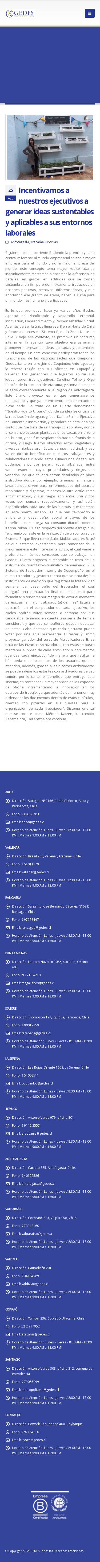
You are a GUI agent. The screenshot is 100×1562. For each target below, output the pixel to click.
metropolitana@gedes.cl (40, 1389)
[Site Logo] (20, 13)
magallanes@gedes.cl (38, 983)
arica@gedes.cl (33, 822)
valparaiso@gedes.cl (37, 1233)
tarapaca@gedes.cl (36, 1033)
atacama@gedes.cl (36, 1334)
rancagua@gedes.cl (36, 927)
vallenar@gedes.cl (35, 872)
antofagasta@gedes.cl (38, 1183)
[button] (12, 147)
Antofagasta (20, 242)
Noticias (51, 242)
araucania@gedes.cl (37, 1133)
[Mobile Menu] (90, 13)
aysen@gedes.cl (34, 1440)
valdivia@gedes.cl (35, 1284)
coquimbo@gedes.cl (37, 1083)
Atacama (37, 242)
